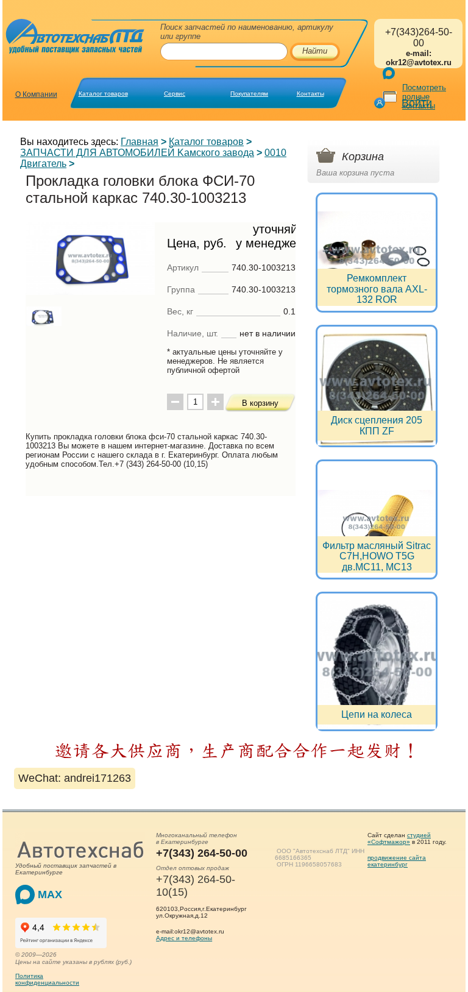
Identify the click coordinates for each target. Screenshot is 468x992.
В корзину (260, 403)
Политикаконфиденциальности (47, 979)
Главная (139, 141)
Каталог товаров (103, 93)
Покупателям (249, 93)
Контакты (310, 93)
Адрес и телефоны (184, 938)
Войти (417, 103)
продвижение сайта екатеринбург (396, 861)
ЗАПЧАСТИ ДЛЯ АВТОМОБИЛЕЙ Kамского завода (137, 152)
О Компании (36, 94)
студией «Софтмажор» (399, 838)
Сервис (174, 93)
